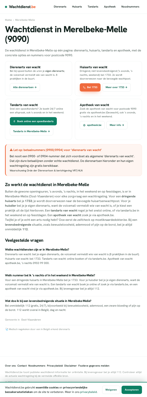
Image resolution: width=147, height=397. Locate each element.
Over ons (10, 365)
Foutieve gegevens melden (93, 365)
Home (8, 19)
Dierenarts (60, 6)
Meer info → (117, 125)
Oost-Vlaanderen (31, 319)
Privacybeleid (55, 365)
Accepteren (132, 389)
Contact (22, 365)
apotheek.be (94, 125)
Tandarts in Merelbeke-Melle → (31, 131)
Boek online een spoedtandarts (35, 121)
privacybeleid (88, 392)
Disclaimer (70, 365)
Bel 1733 (92, 87)
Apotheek (110, 6)
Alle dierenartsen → (25, 87)
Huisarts (77, 6)
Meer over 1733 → (116, 87)
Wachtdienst (22, 6)
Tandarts (93, 6)
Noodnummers (130, 6)
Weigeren (111, 389)
